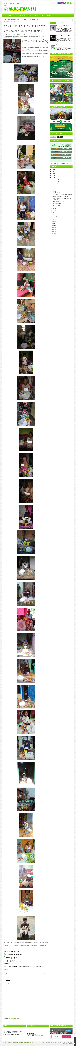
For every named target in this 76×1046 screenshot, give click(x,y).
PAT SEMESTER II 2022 (58, 203)
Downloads (23, 15)
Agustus (55, 187)
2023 (53, 175)
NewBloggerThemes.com (68, 1043)
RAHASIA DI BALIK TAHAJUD (59, 201)
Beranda (5, 3)
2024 (53, 173)
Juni (54, 191)
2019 (53, 223)
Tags (59, 22)
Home (4, 15)
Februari (55, 214)
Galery (18, 3)
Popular (53, 22)
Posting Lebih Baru (6, 973)
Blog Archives (65, 22)
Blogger (69, 163)
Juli (54, 189)
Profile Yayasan (59, 44)
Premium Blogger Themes (68, 1042)
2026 (53, 169)
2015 (53, 231)
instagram (5, 5)
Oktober (55, 183)
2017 (53, 227)
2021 (53, 219)
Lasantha (60, 1042)
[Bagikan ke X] (7, 969)
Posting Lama (46, 973)
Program (10, 15)
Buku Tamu (12, 3)
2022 (53, 177)
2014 (53, 233)
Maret (54, 212)
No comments (17, 21)
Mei (54, 208)
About (16, 15)
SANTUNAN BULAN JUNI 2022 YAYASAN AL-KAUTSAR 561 (22, 19)
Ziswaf (42, 15)
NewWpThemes (49, 1042)
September (55, 185)
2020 (53, 221)
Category (30, 15)
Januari (54, 216)
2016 (53, 229)
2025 (53, 171)
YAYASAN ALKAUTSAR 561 (17, 1042)
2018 (53, 225)
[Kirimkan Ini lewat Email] (4, 969)
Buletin (37, 15)
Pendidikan (49, 15)
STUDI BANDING (56, 205)
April (54, 210)
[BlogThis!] (5, 969)
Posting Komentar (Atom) (14, 1018)
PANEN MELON (56, 192)
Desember (55, 179)
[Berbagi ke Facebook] (8, 969)
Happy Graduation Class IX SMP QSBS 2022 (62, 194)
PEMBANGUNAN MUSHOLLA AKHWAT (61, 196)
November (55, 181)
